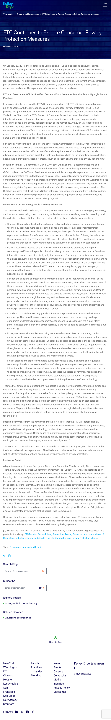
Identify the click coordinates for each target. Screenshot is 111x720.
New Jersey (10, 699)
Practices (36, 667)
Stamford (8, 704)
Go (40, 588)
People (35, 663)
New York (9, 663)
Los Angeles (10, 683)
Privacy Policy (61, 687)
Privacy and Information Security (26, 547)
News (56, 663)
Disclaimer (59, 691)
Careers (58, 671)
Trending (36, 675)
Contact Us (59, 675)
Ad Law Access (32, 14)
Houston (8, 679)
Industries (37, 671)
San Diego (9, 695)
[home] (8, 5)
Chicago (8, 675)
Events (57, 667)
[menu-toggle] (105, 5)
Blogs (19, 14)
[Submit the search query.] (43, 571)
